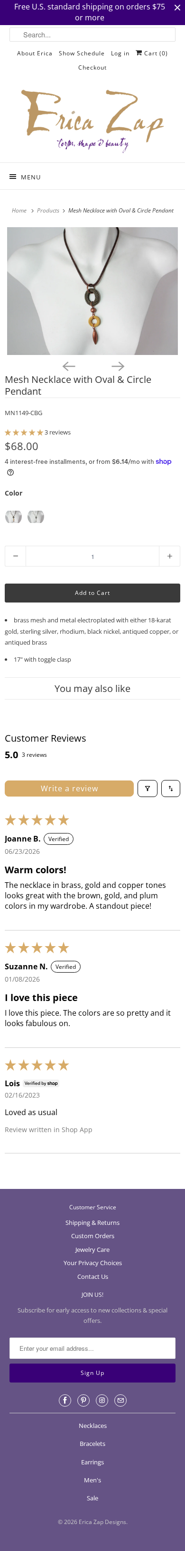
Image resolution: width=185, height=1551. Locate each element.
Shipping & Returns (92, 1222)
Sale (92, 1498)
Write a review (69, 788)
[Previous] (67, 365)
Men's (92, 1480)
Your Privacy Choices (93, 1263)
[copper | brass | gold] (13, 516)
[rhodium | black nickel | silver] (36, 516)
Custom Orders (92, 1236)
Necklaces (93, 1425)
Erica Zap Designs (102, 1522)
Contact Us (92, 1276)
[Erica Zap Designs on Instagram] (102, 1400)
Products (49, 210)
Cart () (155, 53)
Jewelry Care (92, 1249)
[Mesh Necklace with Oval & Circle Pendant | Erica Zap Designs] (92, 291)
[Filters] (147, 788)
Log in (120, 53)
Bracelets (92, 1443)
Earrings (92, 1462)
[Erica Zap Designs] (92, 122)
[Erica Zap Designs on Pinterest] (83, 1400)
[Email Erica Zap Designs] (120, 1400)
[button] (25, 432)
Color (13, 492)
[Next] (117, 365)
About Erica (35, 53)
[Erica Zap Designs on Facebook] (65, 1400)
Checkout (92, 67)
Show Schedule (82, 53)
